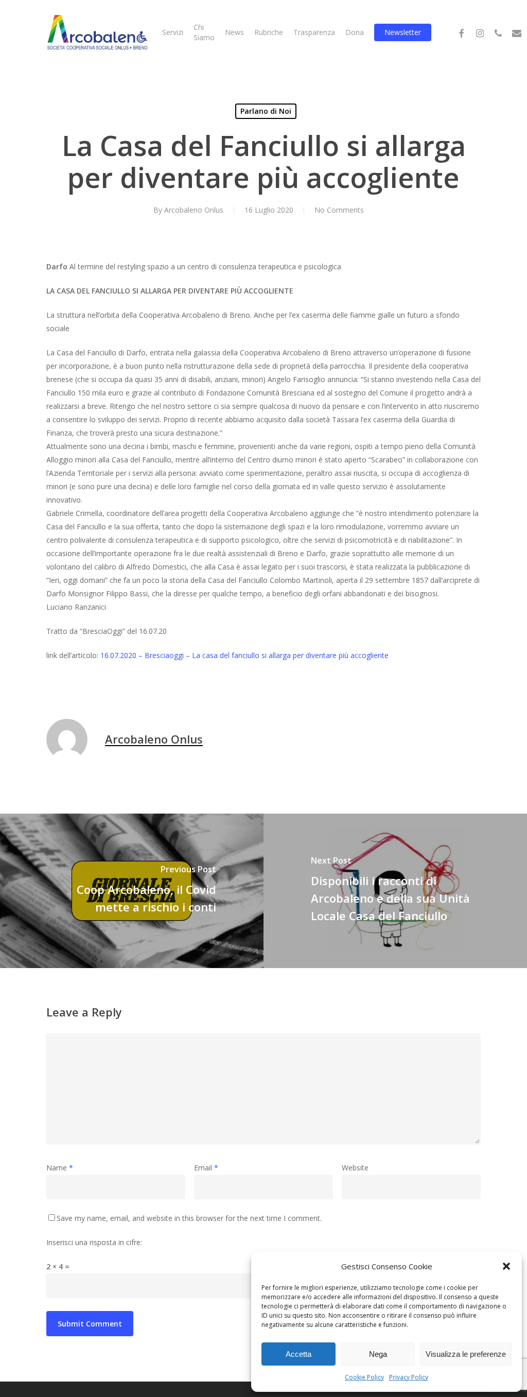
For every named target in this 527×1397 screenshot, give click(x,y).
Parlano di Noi (265, 111)
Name (59, 1167)
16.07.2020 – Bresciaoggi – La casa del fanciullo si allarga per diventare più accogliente (244, 655)
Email (206, 1167)
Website (355, 1167)
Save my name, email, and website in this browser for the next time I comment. (189, 1218)
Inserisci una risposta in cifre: (94, 1242)
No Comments (339, 210)
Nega (378, 1354)
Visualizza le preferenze (466, 1354)
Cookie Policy (364, 1377)
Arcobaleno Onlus (193, 210)
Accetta (298, 1354)
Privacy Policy (408, 1377)
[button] (506, 1266)
